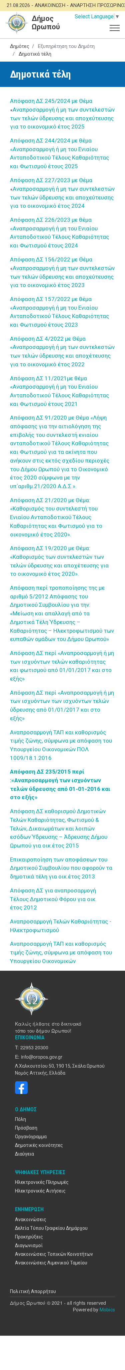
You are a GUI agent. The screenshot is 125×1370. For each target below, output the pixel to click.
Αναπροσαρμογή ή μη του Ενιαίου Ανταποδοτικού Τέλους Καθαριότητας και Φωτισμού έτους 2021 (59, 395)
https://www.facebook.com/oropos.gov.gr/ (21, 1087)
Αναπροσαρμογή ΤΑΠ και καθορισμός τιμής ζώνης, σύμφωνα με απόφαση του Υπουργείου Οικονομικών (61, 952)
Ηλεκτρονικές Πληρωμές (42, 1182)
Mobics (107, 1309)
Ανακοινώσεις (30, 1219)
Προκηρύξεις (29, 1236)
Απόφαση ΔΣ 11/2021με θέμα (49, 378)
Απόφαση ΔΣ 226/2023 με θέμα (51, 219)
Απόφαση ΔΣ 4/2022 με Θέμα (48, 338)
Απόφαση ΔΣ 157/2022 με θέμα (51, 299)
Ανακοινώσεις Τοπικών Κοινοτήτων (54, 1254)
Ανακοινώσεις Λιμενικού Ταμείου (51, 1262)
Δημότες (19, 46)
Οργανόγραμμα (31, 1136)
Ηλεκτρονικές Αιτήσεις (40, 1191)
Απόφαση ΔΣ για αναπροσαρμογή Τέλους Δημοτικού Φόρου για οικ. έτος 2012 (53, 899)
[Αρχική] (32, 998)
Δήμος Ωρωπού (46, 22)
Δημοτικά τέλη (35, 54)
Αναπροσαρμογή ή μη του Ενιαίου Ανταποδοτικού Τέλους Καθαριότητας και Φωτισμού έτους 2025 (59, 158)
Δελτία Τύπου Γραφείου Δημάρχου (51, 1228)
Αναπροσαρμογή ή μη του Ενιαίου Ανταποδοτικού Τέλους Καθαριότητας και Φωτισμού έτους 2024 (59, 237)
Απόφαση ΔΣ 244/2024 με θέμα (51, 140)
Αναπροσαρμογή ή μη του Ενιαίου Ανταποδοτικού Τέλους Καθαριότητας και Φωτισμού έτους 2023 (59, 316)
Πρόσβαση (26, 1128)
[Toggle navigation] (114, 27)
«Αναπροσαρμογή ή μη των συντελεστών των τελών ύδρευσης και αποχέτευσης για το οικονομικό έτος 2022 (62, 355)
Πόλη (20, 1119)
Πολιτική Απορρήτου (33, 1291)
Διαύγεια (24, 1154)
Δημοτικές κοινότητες (39, 1145)
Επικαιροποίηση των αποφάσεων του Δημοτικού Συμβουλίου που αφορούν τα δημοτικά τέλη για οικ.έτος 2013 (61, 868)
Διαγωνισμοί (29, 1245)
